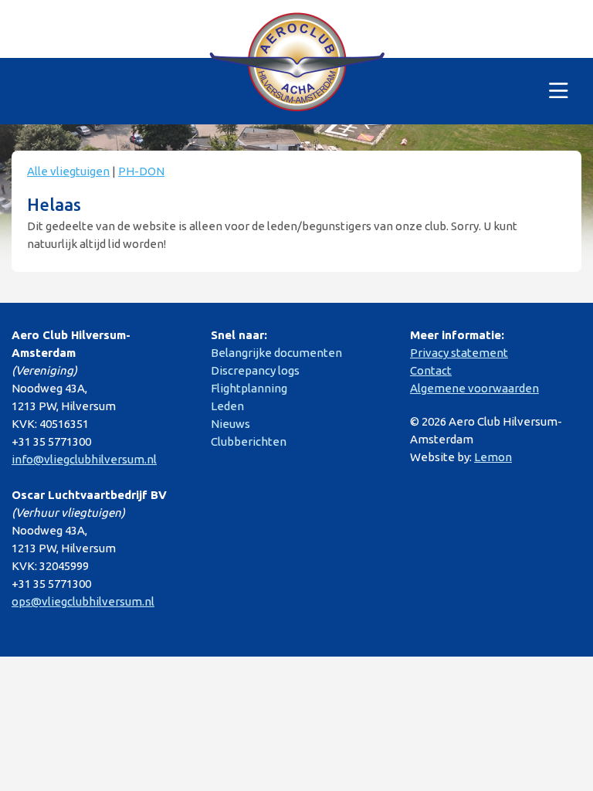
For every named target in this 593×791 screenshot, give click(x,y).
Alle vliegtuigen (68, 171)
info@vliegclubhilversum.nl (84, 459)
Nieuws (230, 423)
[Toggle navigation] (559, 91)
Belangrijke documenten (276, 352)
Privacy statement (459, 352)
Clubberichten (248, 441)
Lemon (493, 456)
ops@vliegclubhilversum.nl (83, 601)
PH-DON (141, 171)
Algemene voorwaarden (474, 388)
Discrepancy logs (255, 370)
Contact (431, 370)
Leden (227, 405)
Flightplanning (249, 388)
